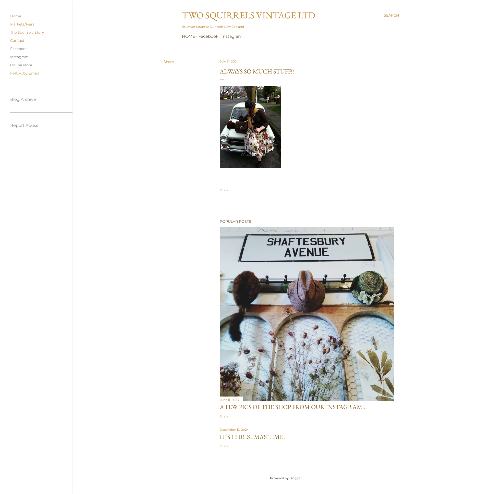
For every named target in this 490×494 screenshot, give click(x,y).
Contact (17, 40)
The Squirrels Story (27, 32)
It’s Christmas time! (252, 437)
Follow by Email (24, 73)
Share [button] (169, 61)
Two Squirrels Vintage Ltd (248, 15)
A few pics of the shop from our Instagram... (293, 407)
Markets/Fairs (22, 24)
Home (188, 36)
